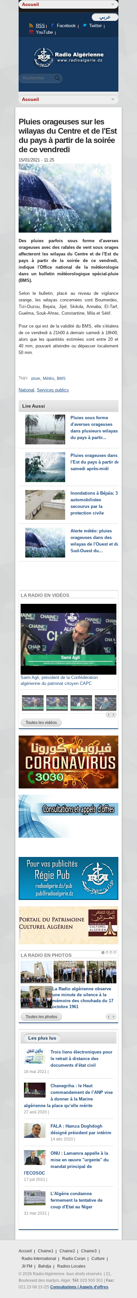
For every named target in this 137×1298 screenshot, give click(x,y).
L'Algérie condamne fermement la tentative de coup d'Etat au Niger (76, 1200)
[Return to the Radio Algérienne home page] (68, 49)
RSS (40, 25)
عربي (105, 17)
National (26, 389)
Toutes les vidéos (41, 722)
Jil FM (27, 1266)
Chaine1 (46, 1251)
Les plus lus (42, 1038)
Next (113, 714)
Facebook (66, 25)
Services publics (53, 389)
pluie (35, 378)
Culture (98, 1258)
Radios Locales (71, 1266)
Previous (108, 714)
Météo (48, 378)
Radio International (39, 1258)
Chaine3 (89, 1251)
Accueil (25, 1251)
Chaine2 (67, 1251)
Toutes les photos (41, 1016)
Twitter (95, 25)
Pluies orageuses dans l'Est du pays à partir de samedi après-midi (94, 462)
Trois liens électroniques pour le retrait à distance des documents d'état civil (81, 1059)
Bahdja (44, 1266)
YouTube (44, 32)
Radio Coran (73, 1258)
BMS (61, 378)
